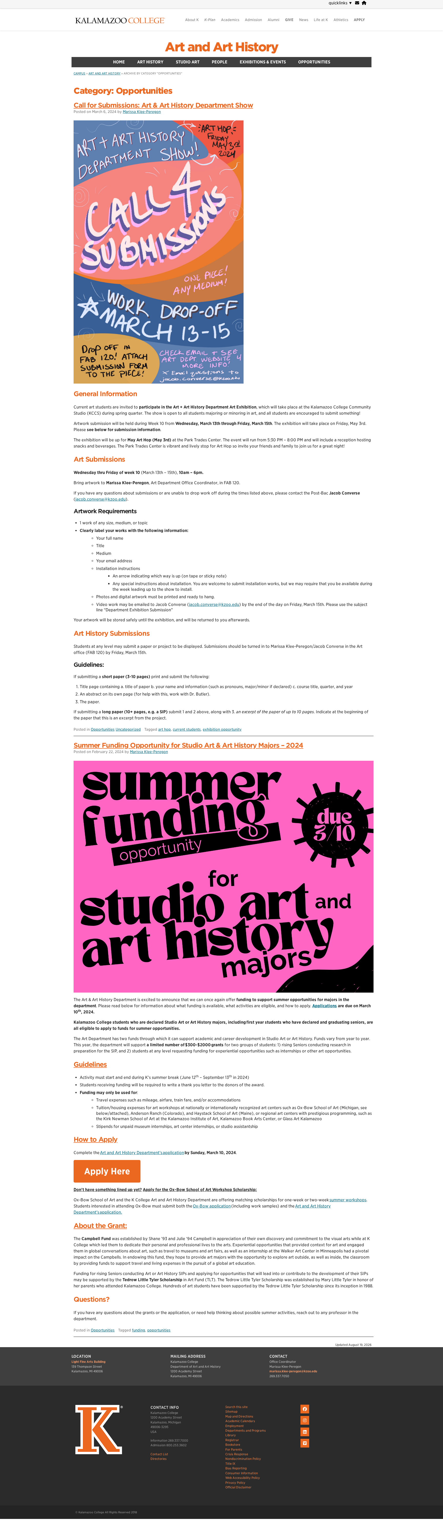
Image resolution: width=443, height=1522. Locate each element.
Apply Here (107, 1171)
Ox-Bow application (212, 1206)
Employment (234, 1426)
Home (119, 62)
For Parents (233, 1449)
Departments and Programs (245, 1430)
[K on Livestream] (305, 1448)
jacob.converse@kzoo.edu (100, 499)
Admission (253, 20)
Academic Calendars (240, 1421)
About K (192, 20)
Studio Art (187, 62)
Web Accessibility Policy (242, 1478)
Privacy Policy (235, 1483)
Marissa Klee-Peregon (142, 111)
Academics (230, 20)
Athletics (341, 20)
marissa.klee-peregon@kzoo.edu (293, 1371)
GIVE (289, 20)
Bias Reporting (236, 1468)
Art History (150, 62)
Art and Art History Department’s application (142, 1152)
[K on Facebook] (305, 1413)
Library (230, 1435)
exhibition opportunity (222, 729)
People (219, 62)
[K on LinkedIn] (305, 1436)
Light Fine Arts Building (88, 1362)
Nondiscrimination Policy (243, 1459)
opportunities (158, 1330)
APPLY (359, 20)
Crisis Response (236, 1454)
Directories (158, 1459)
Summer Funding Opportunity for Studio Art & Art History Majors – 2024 (188, 745)
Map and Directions (239, 1416)
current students (187, 729)
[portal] (364, 3)
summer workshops (347, 1199)
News (303, 20)
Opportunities (314, 62)
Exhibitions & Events (263, 62)
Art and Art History (221, 47)
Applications (324, 1005)
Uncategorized (128, 729)
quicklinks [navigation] (341, 3)
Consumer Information (241, 1473)
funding (138, 1330)
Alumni (273, 20)
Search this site (236, 1407)
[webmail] (357, 3)
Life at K (321, 20)
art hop (164, 729)
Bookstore (232, 1445)
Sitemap (231, 1411)
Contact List (159, 1454)
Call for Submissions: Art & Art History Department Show (163, 105)
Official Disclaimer (238, 1487)
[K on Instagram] (305, 1425)
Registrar (232, 1440)
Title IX (230, 1464)
